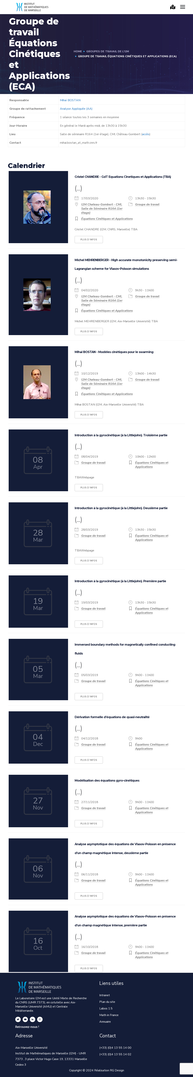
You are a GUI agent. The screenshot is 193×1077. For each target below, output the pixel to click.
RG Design (117, 1070)
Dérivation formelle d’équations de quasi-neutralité (112, 717)
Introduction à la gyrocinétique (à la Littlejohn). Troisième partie (121, 435)
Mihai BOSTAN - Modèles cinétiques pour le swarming (114, 352)
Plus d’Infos (88, 239)
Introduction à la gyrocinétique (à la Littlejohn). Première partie (120, 581)
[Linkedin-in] (32, 1019)
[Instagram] (40, 1019)
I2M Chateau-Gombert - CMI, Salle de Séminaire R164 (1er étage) (102, 208)
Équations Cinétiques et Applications (107, 219)
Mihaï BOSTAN (70, 100)
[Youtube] (25, 1019)
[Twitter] (18, 1019)
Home (78, 51)
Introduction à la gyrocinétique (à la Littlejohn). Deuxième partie (121, 508)
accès (145, 134)
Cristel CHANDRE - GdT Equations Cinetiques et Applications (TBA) (123, 177)
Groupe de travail (147, 204)
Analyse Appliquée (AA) (76, 109)
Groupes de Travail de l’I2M (107, 51)
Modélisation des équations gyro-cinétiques (107, 780)
